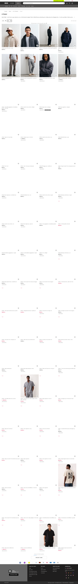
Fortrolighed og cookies (58, 582)
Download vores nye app (58, 0)
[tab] (6, 6)
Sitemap (30, 576)
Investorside (43, 572)
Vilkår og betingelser (65, 582)
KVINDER (12, 3)
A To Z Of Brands (15, 11)
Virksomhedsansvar (44, 571)
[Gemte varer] (69, 3)
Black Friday (55, 571)
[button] (66, 572)
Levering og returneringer (33, 571)
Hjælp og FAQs (67, 0)
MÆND (18, 3)
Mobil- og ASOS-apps (56, 568)
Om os (42, 568)
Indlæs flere (39, 557)
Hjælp (30, 568)
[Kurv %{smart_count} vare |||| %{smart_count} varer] (72, 3)
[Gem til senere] (18, 45)
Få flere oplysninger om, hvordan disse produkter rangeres (38, 23)
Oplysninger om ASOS (51, 582)
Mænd (10, 11)
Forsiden (5, 11)
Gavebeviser (55, 569)
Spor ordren (31, 569)
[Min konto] (67, 3)
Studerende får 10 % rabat (33, 574)
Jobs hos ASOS (43, 569)
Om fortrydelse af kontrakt (33, 572)
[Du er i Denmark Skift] (72, 1)
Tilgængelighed (71, 582)
